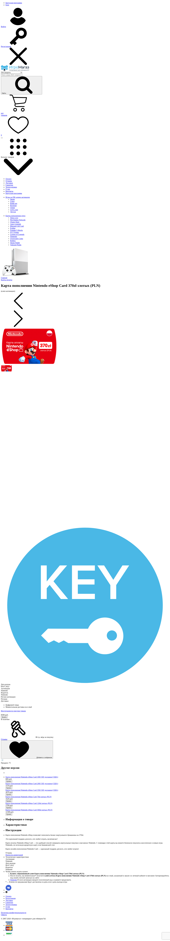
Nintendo (13, 237)
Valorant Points (15, 245)
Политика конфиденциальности (13, 913)
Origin (12, 208)
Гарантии (9, 185)
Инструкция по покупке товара (13, 711)
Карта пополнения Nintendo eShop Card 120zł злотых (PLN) (29, 803)
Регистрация (10, 898)
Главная (4, 278)
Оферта (4, 915)
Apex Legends (15, 224)
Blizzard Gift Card (17, 226)
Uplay (12, 201)
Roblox (13, 241)
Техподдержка (11, 187)
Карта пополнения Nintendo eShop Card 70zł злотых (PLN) (28, 797)
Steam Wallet (15, 243)
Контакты (9, 191)
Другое (13, 212)
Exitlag (12, 228)
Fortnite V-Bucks (16, 230)
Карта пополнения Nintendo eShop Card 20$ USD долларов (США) (32, 784)
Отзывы (9, 181)
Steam (12, 199)
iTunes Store (14, 222)
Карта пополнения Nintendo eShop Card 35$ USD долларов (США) (32, 790)
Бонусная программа (14, 3)
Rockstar (13, 206)
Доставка (9, 183)
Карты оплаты (6, 280)
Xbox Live (14, 218)
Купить (4, 717)
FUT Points (14, 232)
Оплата (8, 179)
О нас (8, 189)
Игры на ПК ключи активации (18, 197)
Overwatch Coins (16, 239)
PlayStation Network (17, 220)
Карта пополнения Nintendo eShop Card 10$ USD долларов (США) (32, 777)
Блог (7, 5)
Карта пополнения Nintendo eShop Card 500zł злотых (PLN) (29, 810)
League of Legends (17, 234)
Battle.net (13, 203)
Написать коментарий (14, 855)
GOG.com (14, 210)
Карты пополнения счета (15, 216)
